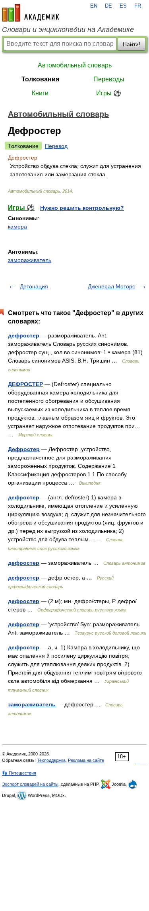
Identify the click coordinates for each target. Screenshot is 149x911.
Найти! (131, 44)
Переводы (108, 79)
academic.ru (30, 13)
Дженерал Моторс (111, 286)
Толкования (40, 79)
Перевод (56, 146)
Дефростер (24, 449)
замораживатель (29, 260)
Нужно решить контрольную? (82, 208)
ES (123, 6)
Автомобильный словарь (75, 65)
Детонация (34, 286)
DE (108, 6)
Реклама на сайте (86, 760)
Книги (40, 93)
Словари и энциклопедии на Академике (68, 30)
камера (17, 226)
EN (93, 6)
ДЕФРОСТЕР (25, 384)
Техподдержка (51, 760)
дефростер (23, 335)
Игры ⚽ (108, 93)
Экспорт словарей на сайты (30, 784)
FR (137, 6)
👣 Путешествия (19, 773)
